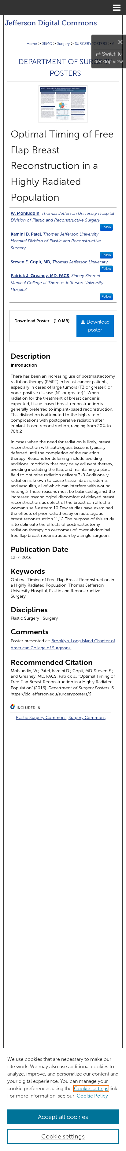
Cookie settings (91, 1088)
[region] (63, 1099)
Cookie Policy (92, 1095)
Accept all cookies (63, 1116)
